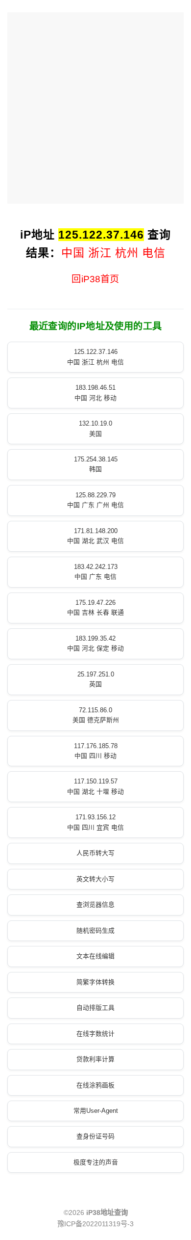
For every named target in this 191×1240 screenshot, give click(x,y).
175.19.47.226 (95, 607)
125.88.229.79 (95, 500)
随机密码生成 (95, 930)
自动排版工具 (95, 1007)
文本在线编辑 (95, 956)
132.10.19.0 (95, 428)
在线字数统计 (95, 1033)
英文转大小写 (95, 879)
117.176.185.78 (96, 750)
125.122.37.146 (95, 356)
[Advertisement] (95, 108)
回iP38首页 (95, 279)
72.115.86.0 (95, 715)
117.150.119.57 (95, 786)
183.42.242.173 (96, 571)
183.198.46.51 (95, 392)
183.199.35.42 (95, 643)
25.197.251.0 (95, 679)
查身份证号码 (95, 1136)
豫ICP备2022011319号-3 (95, 1224)
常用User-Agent (95, 1110)
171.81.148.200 (95, 535)
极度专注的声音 (95, 1162)
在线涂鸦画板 (95, 1085)
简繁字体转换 (95, 982)
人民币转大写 (95, 853)
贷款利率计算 (95, 1059)
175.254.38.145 (96, 464)
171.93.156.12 (95, 822)
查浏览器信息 (95, 904)
